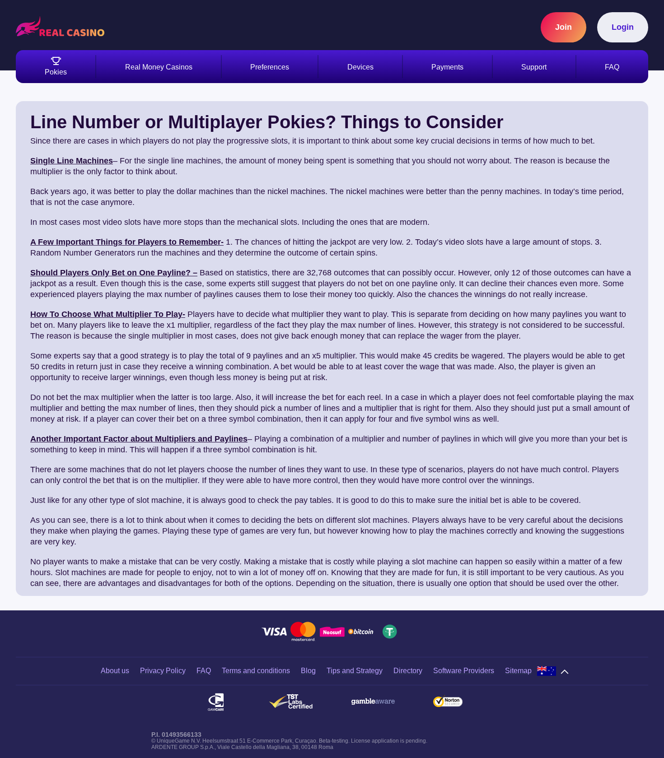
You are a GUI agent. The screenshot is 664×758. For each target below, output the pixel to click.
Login (623, 27)
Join (563, 27)
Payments (447, 67)
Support (534, 67)
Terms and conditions (256, 670)
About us (115, 670)
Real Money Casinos (158, 67)
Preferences (269, 67)
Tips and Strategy (355, 670)
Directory (407, 670)
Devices (360, 67)
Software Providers (463, 670)
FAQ (612, 67)
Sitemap (518, 670)
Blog (308, 670)
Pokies (56, 72)
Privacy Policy (163, 670)
